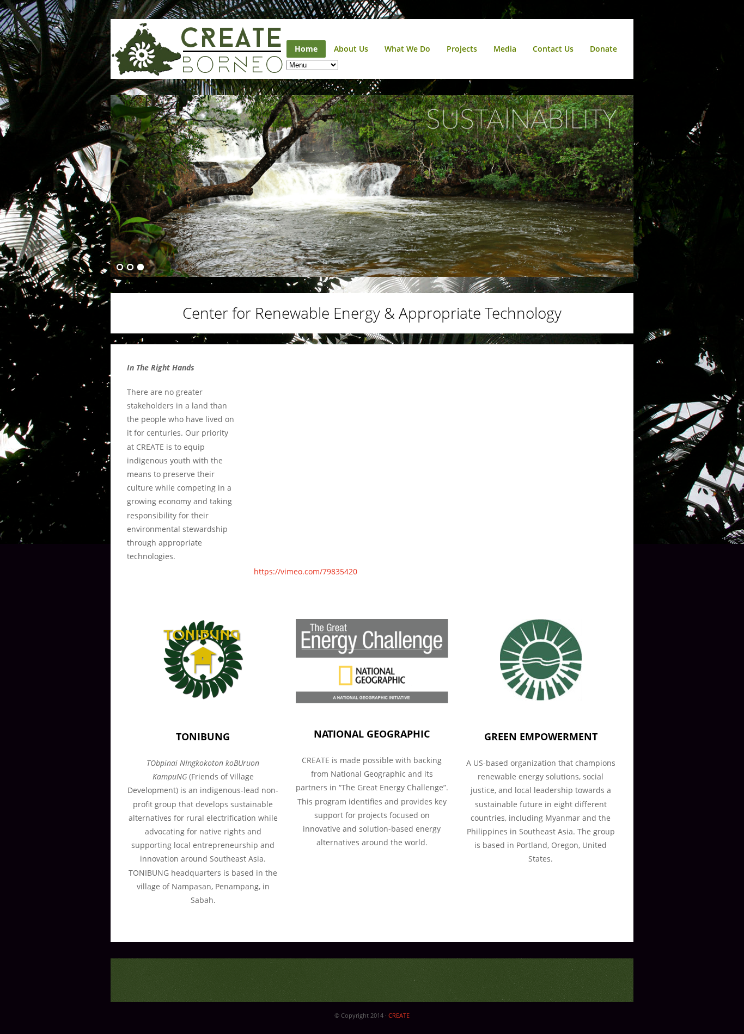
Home (306, 49)
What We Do (407, 49)
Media (504, 49)
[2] (130, 267)
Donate (603, 49)
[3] (140, 267)
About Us (351, 49)
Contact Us (553, 49)
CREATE (399, 1015)
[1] (120, 267)
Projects (462, 49)
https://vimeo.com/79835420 (305, 571)
